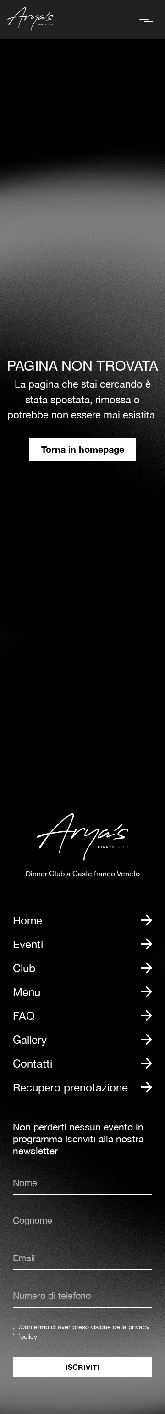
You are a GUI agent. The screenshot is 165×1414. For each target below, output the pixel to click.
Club (24, 968)
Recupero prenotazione (70, 1087)
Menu (26, 991)
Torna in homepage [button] (82, 449)
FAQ (23, 1015)
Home (27, 920)
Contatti (32, 1063)
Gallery (30, 1039)
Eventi (28, 944)
